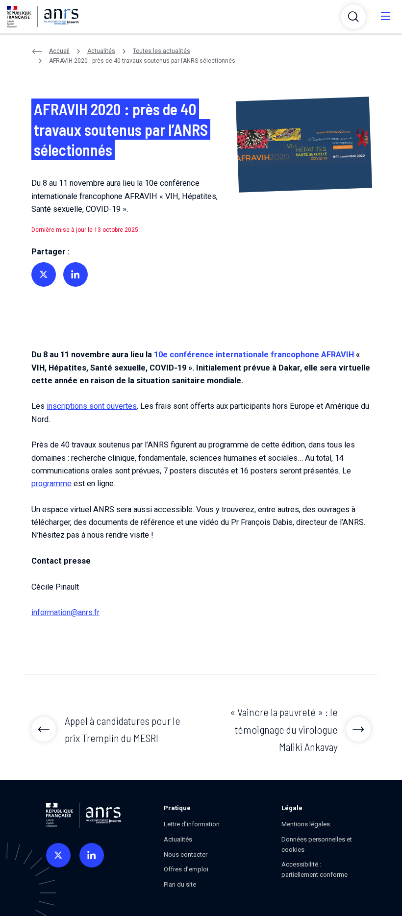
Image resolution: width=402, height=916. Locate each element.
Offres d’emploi (186, 869)
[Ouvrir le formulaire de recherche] (353, 16)
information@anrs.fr (65, 612)
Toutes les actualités (161, 51)
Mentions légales (305, 824)
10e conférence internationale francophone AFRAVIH (254, 354)
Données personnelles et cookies (316, 844)
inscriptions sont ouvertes (92, 406)
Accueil (59, 51)
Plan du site (180, 884)
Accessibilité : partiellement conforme (314, 869)
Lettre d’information (192, 824)
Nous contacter (185, 854)
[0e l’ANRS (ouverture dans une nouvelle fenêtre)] (58, 855)
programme (51, 483)
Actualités (101, 51)
